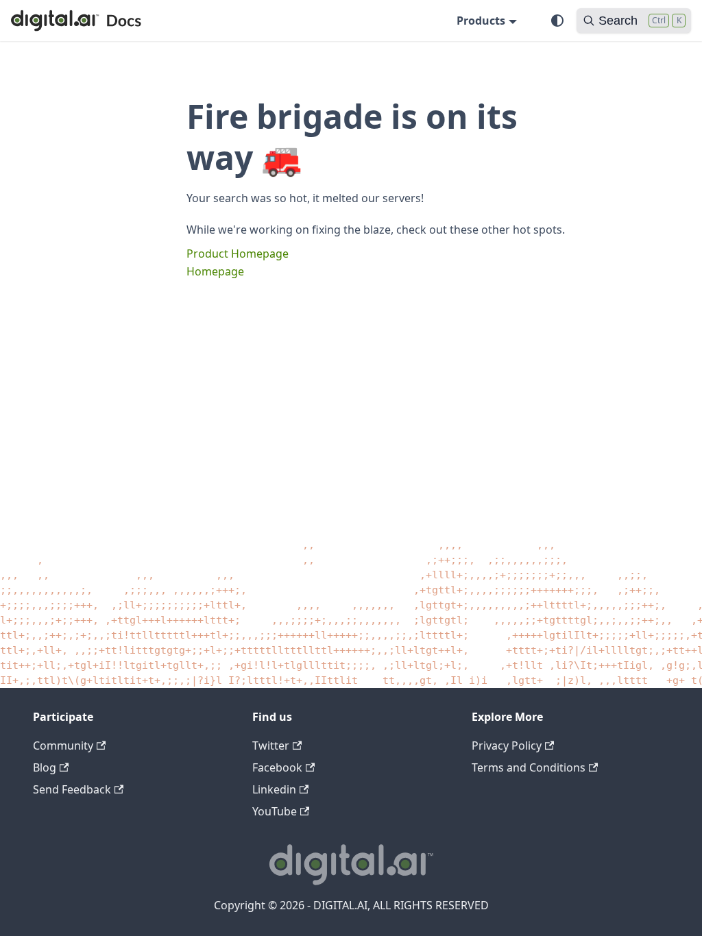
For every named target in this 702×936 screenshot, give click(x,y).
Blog (44, 767)
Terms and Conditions (528, 767)
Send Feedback (72, 789)
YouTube (274, 811)
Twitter (270, 745)
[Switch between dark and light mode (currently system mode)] (557, 21)
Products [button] (481, 20)
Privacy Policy (507, 745)
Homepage (215, 271)
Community (63, 745)
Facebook (277, 767)
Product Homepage (237, 253)
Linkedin (274, 789)
